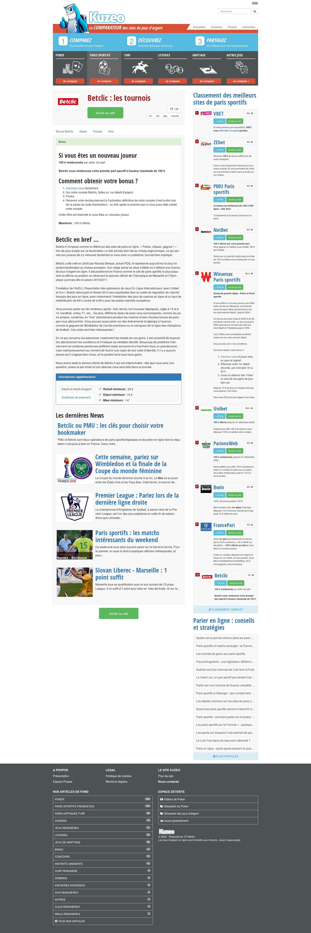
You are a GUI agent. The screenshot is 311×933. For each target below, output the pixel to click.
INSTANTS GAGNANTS (69, 863)
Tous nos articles (71, 921)
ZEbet (219, 142)
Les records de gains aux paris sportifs (220, 654)
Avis (111, 131)
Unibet (220, 408)
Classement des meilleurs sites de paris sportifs (224, 98)
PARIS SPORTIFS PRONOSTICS (74, 806)
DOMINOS (61, 878)
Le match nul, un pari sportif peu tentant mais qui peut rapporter (227, 677)
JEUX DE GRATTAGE (67, 842)
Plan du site (165, 776)
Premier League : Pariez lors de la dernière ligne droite (137, 498)
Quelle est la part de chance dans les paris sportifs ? (227, 638)
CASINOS (61, 820)
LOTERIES (61, 835)
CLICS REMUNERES (67, 907)
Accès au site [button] (105, 112)
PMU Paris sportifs (223, 189)
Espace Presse (62, 781)
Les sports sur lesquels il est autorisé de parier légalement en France (227, 732)
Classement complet (227, 609)
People (232, 27)
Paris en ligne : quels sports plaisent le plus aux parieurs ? (227, 748)
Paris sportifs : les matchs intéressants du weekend (127, 536)
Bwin (62, 292)
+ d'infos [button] (219, 121)
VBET (218, 113)
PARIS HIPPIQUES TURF (70, 813)
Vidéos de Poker (174, 799)
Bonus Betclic (64, 131)
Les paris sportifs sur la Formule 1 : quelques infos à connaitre (227, 725)
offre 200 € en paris (229, 130)
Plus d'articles (226, 756)
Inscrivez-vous (75, 188)
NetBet (220, 230)
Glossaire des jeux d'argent (181, 813)
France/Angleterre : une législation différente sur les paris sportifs (227, 662)
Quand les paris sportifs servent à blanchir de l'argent (227, 709)
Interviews (248, 27)
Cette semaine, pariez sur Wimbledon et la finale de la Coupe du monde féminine (130, 463)
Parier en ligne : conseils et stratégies (223, 624)
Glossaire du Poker (176, 806)
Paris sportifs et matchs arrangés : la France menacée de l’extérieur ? (227, 646)
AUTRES (60, 899)
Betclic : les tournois (118, 97)
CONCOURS (62, 856)
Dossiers (216, 27)
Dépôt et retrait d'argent (76, 389)
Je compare (70, 81)
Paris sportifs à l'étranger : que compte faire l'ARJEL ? (227, 693)
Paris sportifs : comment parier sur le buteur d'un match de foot (227, 717)
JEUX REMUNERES (67, 828)
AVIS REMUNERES (66, 892)
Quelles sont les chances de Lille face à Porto (225, 669)
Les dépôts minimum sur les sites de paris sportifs (227, 701)
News (83, 131)
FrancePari (224, 525)
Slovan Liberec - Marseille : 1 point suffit (131, 573)
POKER (59, 799)
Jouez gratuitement (176, 820)
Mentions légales (116, 781)
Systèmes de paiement (76, 397)
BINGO (59, 849)
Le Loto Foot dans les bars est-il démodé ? (223, 740)
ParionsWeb (225, 443)
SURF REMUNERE (66, 871)
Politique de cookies (119, 776)
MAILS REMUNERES (67, 914)
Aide (255, 3)
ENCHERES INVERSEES (70, 885)
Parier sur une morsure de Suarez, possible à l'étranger (227, 685)
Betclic (221, 575)
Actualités (199, 27)
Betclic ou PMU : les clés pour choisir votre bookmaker (110, 429)
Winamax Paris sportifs (226, 276)
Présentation (61, 776)
